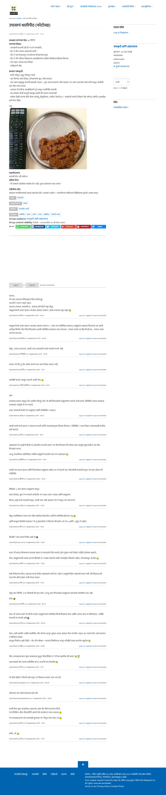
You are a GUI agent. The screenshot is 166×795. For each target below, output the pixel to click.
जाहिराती (54, 774)
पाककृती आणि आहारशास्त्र (37, 219)
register (32, 285)
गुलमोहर (111, 7)
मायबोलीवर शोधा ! (120, 107)
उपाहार (25, 203)
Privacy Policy (104, 786)
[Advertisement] (57, 257)
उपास (40, 214)
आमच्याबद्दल (116, 777)
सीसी (72, 774)
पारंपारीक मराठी (24, 208)
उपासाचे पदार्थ (55, 214)
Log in (15, 285)
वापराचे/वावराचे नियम (93, 777)
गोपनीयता (107, 777)
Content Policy (117, 786)
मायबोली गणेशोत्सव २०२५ (91, 7)
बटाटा (28, 214)
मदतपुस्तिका (146, 7)
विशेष (45, 774)
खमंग (34, 214)
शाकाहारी (20, 197)
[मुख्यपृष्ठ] (14, 10)
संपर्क (124, 777)
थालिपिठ (46, 214)
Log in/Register (121, 33)
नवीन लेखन (55, 7)
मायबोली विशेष (128, 7)
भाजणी (31, 48)
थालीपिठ (22, 214)
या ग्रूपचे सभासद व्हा (121, 66)
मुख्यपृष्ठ (19, 18)
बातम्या (64, 774)
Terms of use (90, 786)
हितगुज (70, 7)
